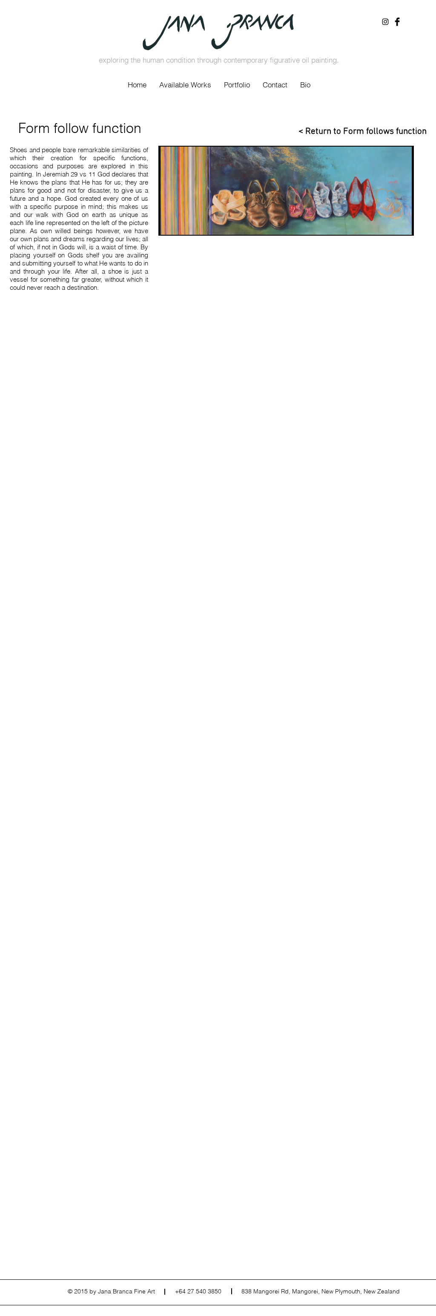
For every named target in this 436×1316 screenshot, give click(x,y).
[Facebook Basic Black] (397, 21)
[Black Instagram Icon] (385, 21)
